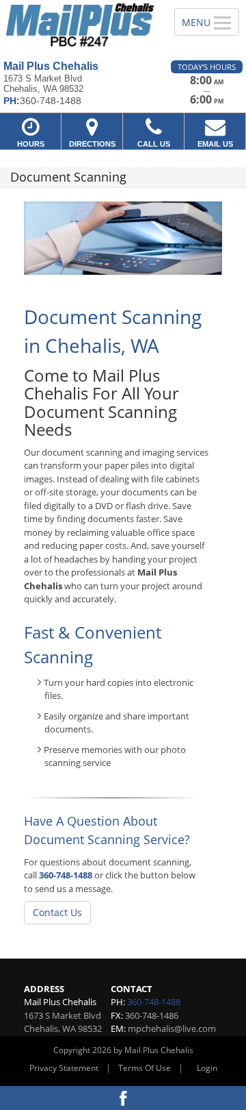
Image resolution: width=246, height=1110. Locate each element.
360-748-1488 (65, 875)
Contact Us (57, 912)
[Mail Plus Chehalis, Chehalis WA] (79, 25)
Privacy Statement (63, 1068)
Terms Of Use (144, 1068)
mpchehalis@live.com (172, 1028)
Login (207, 1068)
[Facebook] (123, 1098)
